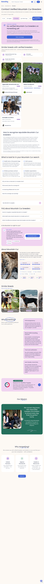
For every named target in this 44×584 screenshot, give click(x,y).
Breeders (17, 18)
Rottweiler (29, 309)
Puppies (9, 18)
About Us (22, 476)
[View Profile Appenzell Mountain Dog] (10, 301)
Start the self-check (33, 235)
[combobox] (22, 2)
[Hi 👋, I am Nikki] (41, 581)
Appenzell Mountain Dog (10, 309)
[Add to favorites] (20, 64)
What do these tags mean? (6, 288)
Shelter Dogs (24, 18)
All (4, 18)
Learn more (22, 259)
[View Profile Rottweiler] (29, 301)
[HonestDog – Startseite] (4, 2)
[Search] (32, 2)
